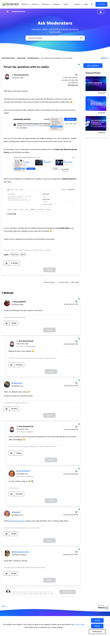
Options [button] (104, 58)
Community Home (18, 11)
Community (21, 58)
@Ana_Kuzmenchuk (17, 521)
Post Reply (67, 592)
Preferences (97, 632)
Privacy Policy (79, 624)
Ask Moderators (33, 58)
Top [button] (5, 606)
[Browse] (8, 11)
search (23, 254)
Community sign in (100, 11)
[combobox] (55, 38)
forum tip (14, 254)
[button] (97, 620)
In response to (27, 346)
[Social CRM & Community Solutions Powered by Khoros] (103, 607)
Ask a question (93, 65)
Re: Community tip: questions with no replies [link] (56, 58)
